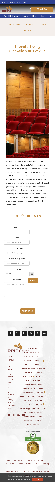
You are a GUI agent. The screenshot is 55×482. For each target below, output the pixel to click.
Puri (24, 412)
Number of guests (17, 259)
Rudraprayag (29, 416)
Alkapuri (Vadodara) (33, 353)
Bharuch (38, 361)
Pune (43, 408)
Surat (40, 416)
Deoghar (39, 376)
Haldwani (27, 388)
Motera (38, 400)
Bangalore (37, 357)
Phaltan (35, 408)
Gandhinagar (30, 384)
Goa (40, 384)
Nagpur (39, 404)
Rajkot (40, 412)
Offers (34, 16)
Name (16, 227)
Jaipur (22, 396)
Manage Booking (42, 464)
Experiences (29, 464)
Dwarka (36, 380)
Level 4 (42, 24)
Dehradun (27, 376)
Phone (20, 248)
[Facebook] (9, 415)
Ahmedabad (33, 349)
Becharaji (28, 361)
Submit (33, 280)
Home (8, 460)
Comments (16, 280)
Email (16, 238)
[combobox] (7, 253)
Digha (28, 380)
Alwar (27, 357)
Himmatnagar (29, 392)
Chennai (37, 365)
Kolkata (42, 396)
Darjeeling (28, 372)
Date (19, 269)
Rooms (25, 16)
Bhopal (28, 365)
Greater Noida (33, 424)
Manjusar (28, 400)
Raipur (32, 412)
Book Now (42, 9)
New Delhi (24, 408)
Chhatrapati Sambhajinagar (32, 368)
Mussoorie (28, 404)
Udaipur (38, 420)
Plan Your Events (8, 464)
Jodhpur (31, 396)
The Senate (14, 24)
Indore (40, 392)
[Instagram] (14, 415)
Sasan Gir (28, 420)
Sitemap (9, 471)
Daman (39, 372)
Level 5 (27, 30)
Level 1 (29, 24)
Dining (43, 16)
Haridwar (38, 388)
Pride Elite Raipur (11, 16)
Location (19, 464)
